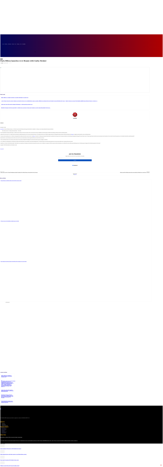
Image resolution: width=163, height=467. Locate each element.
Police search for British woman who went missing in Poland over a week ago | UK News (135, 172)
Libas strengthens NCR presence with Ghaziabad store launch (10, 448)
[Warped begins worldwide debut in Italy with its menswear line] (131, 199)
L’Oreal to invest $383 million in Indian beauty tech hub (10, 221)
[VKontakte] (5, 419)
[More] (148, 65)
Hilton (34, 136)
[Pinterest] (142, 65)
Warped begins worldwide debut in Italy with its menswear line (11, 180)
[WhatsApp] (145, 65)
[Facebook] (32, 50)
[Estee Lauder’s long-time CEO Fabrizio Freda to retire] (2, 458)
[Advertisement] (7, 337)
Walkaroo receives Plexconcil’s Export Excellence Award (9, 465)
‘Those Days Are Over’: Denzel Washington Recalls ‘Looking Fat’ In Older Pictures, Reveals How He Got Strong (19, 172)
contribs (75, 118)
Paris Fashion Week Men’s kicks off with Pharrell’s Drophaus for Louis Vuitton (14, 261)
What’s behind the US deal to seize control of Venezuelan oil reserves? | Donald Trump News (7, 402)
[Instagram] (2, 419)
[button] (35, 52)
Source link (2, 148)
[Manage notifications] (161, 465)
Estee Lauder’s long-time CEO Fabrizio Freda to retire (9, 460)
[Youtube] (35, 50)
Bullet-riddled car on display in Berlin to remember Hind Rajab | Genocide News (14, 97)
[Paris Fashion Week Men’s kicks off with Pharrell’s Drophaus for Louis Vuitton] (131, 280)
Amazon (72, 134)
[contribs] (74, 114)
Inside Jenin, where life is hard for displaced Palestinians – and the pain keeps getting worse (16, 104)
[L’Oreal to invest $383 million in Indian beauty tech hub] (131, 240)
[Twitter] (33, 50)
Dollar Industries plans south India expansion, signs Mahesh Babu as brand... (13, 454)
